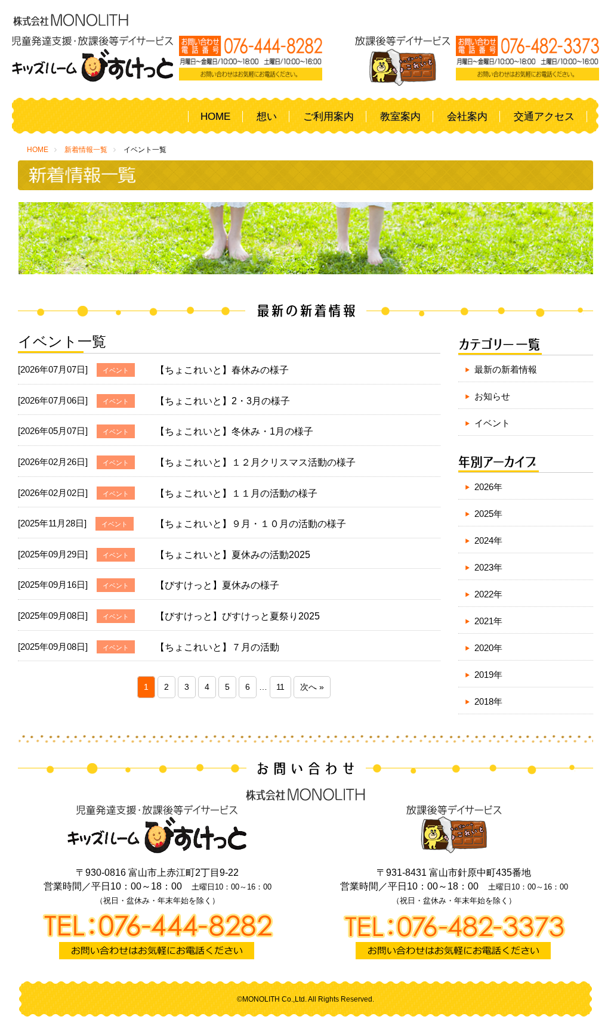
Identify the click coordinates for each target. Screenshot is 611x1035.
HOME (215, 116)
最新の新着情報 (505, 369)
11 (280, 687)
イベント (492, 423)
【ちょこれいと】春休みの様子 (222, 370)
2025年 (488, 514)
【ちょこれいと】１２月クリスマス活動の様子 (255, 462)
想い (267, 116)
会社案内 (467, 116)
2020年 (488, 648)
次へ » (312, 687)
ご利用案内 (328, 116)
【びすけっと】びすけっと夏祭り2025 (237, 616)
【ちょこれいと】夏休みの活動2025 (232, 555)
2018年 (488, 701)
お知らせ (492, 396)
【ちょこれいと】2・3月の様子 (222, 401)
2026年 (488, 487)
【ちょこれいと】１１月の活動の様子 (236, 493)
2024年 (488, 540)
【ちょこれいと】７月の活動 (217, 647)
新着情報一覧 (85, 149)
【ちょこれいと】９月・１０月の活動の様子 (250, 524)
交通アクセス (544, 116)
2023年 (488, 567)
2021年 (488, 621)
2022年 (488, 594)
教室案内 (400, 116)
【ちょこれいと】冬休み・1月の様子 (234, 431)
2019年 (488, 675)
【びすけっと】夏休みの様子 (217, 585)
